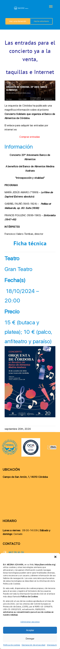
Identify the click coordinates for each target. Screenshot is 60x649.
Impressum (52, 645)
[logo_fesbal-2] (9, 440)
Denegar (30, 638)
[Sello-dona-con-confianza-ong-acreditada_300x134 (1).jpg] (52, 446)
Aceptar (30, 630)
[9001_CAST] (30, 439)
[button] (55, 556)
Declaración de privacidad (33, 645)
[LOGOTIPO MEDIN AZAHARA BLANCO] (21, 7)
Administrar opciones (30, 622)
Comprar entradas (29, 136)
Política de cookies (11, 645)
